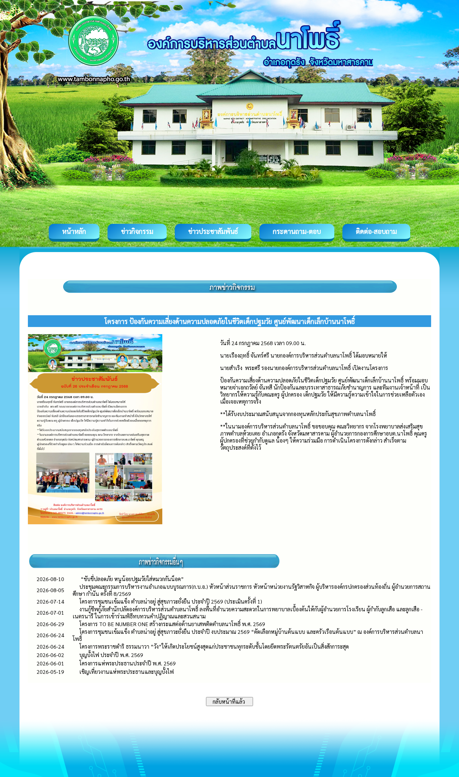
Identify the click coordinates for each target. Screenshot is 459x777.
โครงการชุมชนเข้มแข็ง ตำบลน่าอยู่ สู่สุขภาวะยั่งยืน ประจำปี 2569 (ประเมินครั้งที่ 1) (170, 601)
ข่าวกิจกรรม (137, 231)
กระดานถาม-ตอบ (297, 231)
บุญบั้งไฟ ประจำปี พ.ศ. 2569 (111, 654)
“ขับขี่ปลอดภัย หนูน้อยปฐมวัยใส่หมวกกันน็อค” (131, 578)
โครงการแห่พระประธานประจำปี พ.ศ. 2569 (127, 663)
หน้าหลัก (74, 231)
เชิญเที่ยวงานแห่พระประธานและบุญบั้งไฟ (126, 671)
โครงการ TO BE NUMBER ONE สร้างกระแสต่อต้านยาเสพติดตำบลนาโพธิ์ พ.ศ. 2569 (172, 623)
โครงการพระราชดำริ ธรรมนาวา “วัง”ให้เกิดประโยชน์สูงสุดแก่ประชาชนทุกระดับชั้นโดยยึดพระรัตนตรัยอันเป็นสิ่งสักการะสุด (214, 646)
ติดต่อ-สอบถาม (376, 231)
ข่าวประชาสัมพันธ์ (213, 231)
